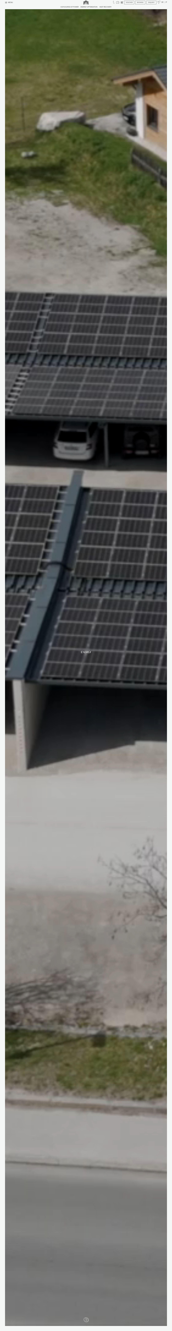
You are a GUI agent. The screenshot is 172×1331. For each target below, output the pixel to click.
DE (162, 2)
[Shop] (122, 2)
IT (166, 2)
